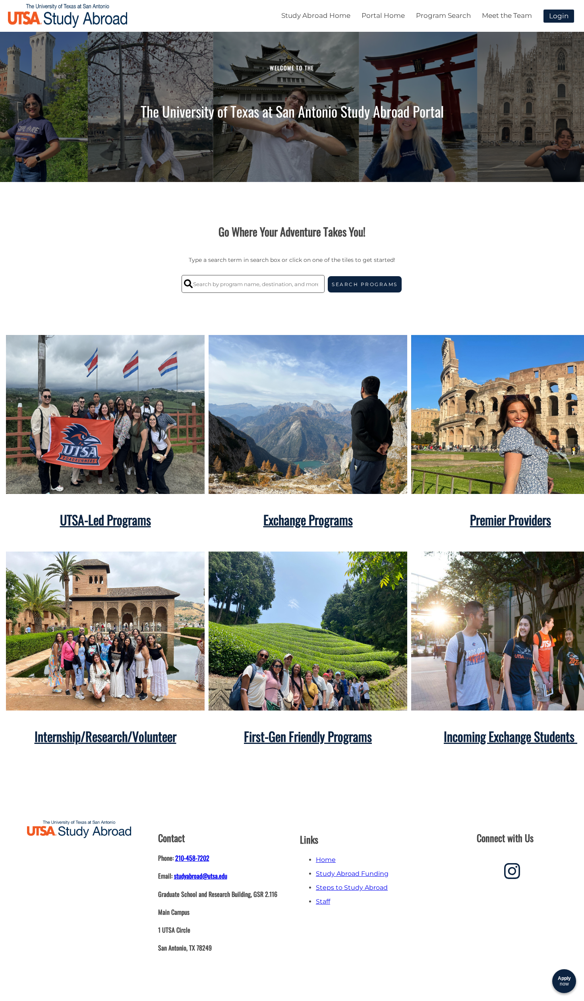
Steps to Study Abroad (352, 887)
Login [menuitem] (559, 16)
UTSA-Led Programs (105, 519)
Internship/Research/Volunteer (105, 736)
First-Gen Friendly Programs (308, 736)
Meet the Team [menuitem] (507, 15)
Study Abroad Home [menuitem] (315, 15)
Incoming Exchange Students (510, 736)
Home (326, 860)
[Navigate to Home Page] (67, 16)
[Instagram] (512, 874)
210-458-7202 (192, 858)
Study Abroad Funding (352, 873)
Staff (323, 901)
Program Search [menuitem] (443, 15)
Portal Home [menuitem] (383, 15)
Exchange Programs (308, 519)
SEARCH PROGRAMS (365, 284)
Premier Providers (510, 519)
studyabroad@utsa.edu (200, 876)
